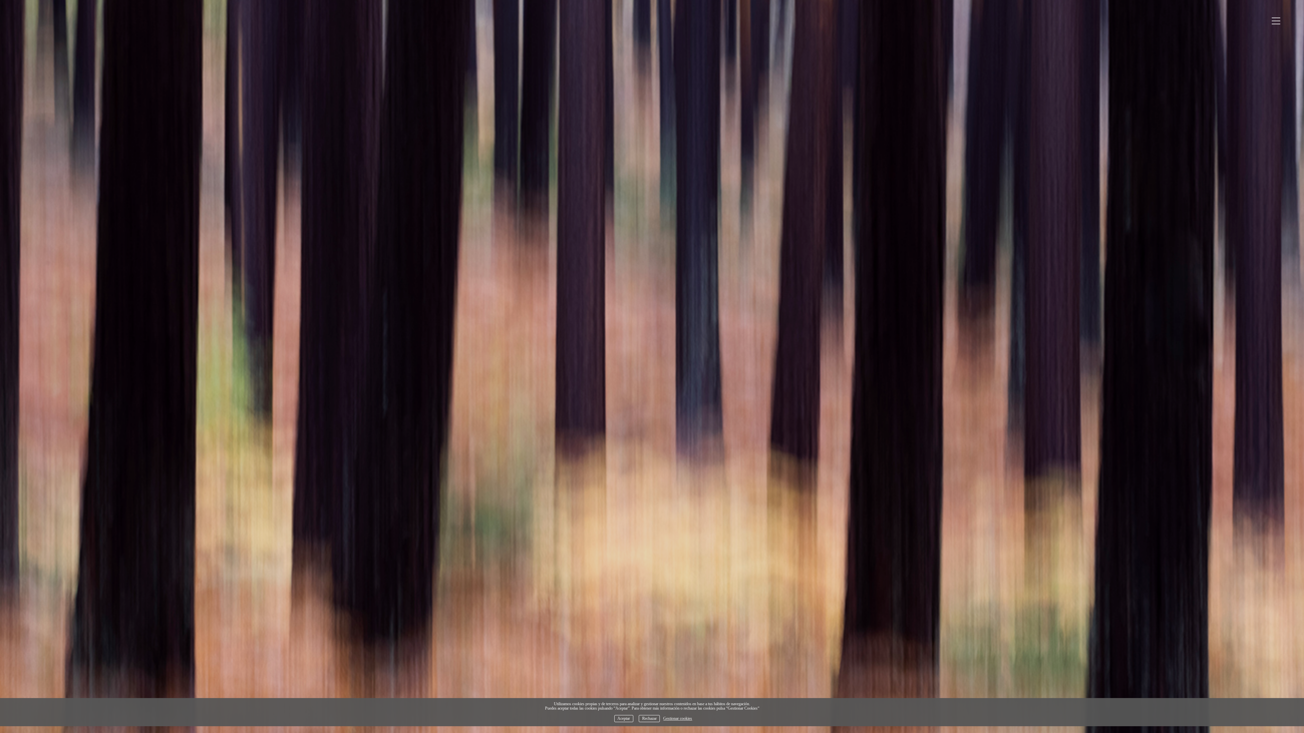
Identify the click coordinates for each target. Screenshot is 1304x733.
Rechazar (649, 718)
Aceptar (623, 718)
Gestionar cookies (677, 718)
